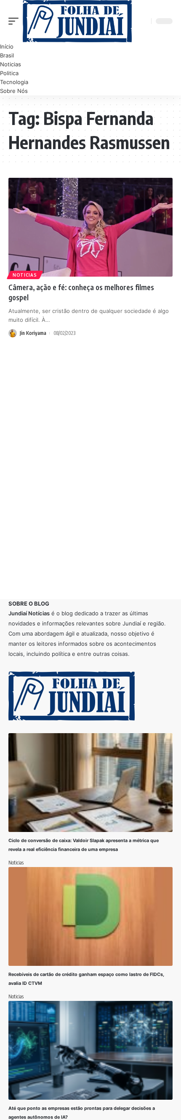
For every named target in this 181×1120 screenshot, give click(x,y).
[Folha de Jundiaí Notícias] (77, 21)
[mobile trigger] (15, 21)
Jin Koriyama (33, 333)
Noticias (25, 274)
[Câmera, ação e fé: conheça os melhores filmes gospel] (90, 227)
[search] (143, 20)
